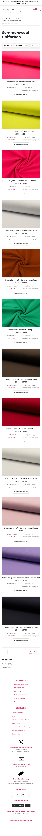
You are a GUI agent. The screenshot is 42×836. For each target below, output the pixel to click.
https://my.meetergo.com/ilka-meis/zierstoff (21, 783)
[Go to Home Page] (2, 19)
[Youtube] (23, 795)
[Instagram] (29, 795)
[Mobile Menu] (14, 10)
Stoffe (4, 667)
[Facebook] (12, 795)
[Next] (38, 652)
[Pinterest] (18, 795)
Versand (13, 90)
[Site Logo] (6, 10)
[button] (19, 10)
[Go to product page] (21, 65)
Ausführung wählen (21, 95)
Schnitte (5, 664)
